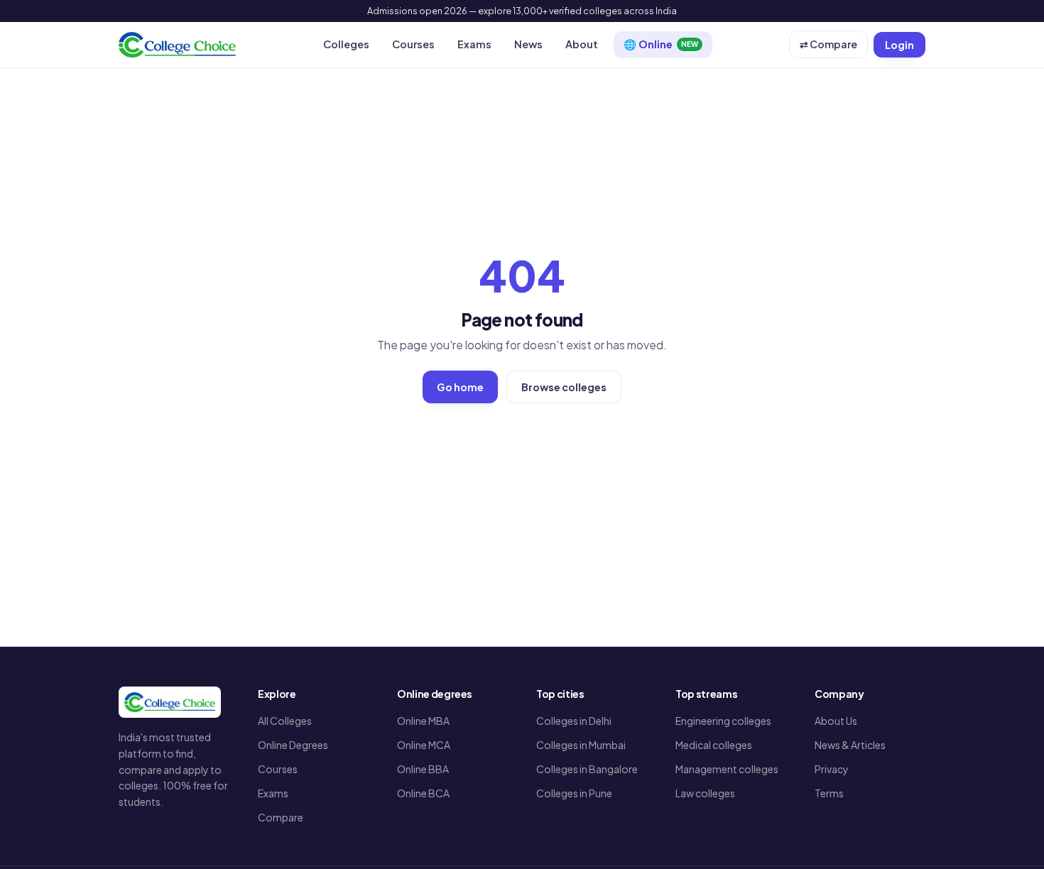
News (528, 44)
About (581, 44)
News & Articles (850, 744)
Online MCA (423, 744)
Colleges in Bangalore (587, 769)
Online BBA (423, 769)
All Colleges (285, 720)
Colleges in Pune (574, 793)
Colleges (346, 44)
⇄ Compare (828, 44)
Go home (460, 387)
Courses (413, 44)
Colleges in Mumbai (581, 744)
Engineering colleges (723, 720)
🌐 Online (661, 44)
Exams (474, 44)
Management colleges (726, 769)
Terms (829, 793)
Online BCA (423, 793)
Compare (280, 817)
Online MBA (423, 720)
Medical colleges (713, 744)
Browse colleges (564, 387)
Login (899, 44)
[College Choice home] (177, 45)
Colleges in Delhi (573, 720)
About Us (836, 720)
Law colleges (705, 793)
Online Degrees (293, 744)
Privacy (832, 769)
